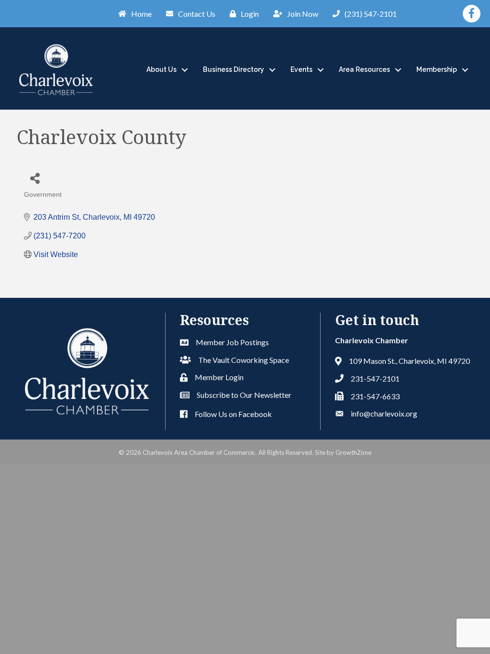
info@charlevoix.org (384, 413)
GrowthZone (353, 452)
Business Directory (233, 69)
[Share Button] (34, 178)
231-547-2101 (375, 378)
